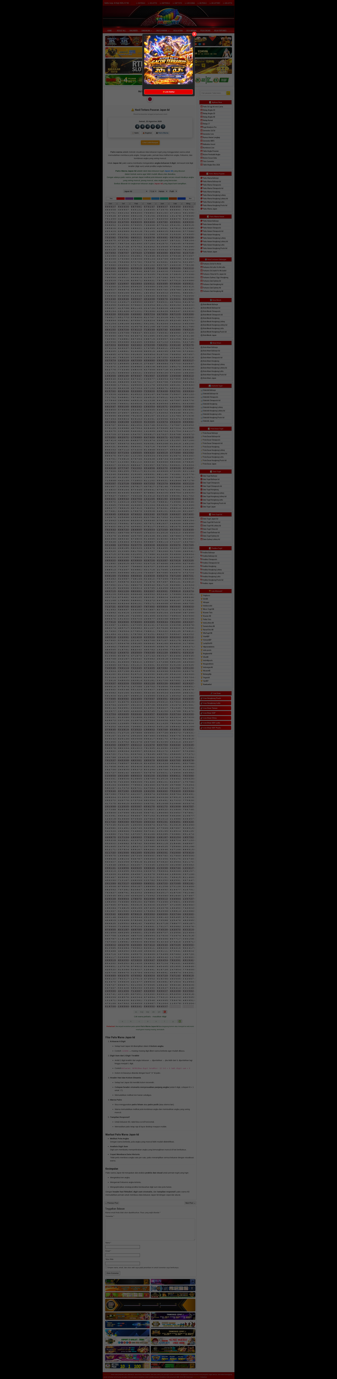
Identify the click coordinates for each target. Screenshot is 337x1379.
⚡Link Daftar (168, 92)
